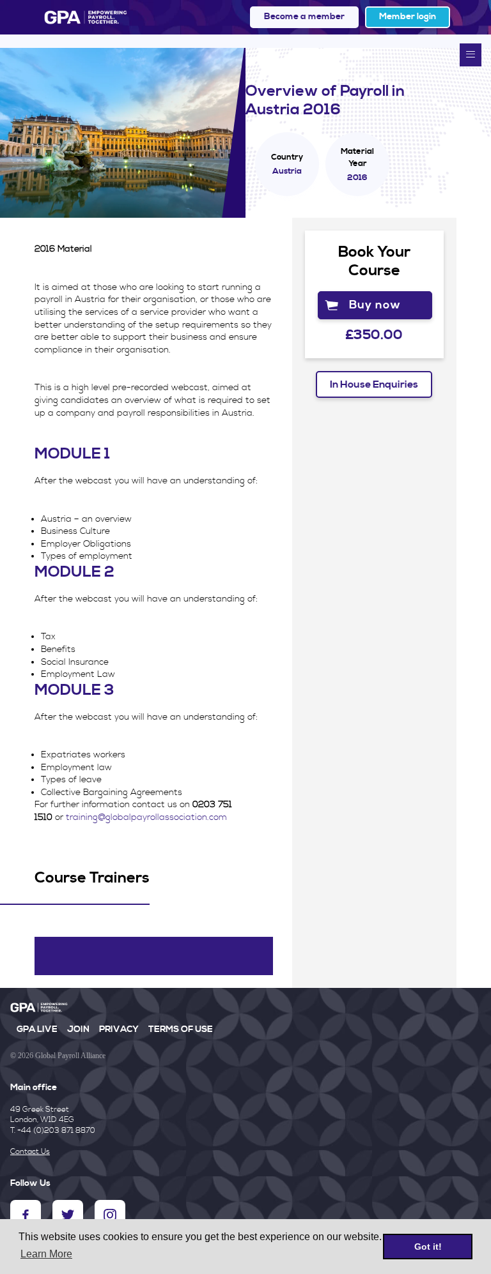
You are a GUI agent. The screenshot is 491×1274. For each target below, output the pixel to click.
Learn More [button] (46, 1253)
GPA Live (37, 1029)
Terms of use (180, 1029)
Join (78, 1029)
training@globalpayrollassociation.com (146, 817)
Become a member (304, 16)
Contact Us (30, 1151)
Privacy (119, 1029)
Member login (407, 16)
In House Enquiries (374, 384)
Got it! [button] (428, 1246)
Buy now (375, 305)
